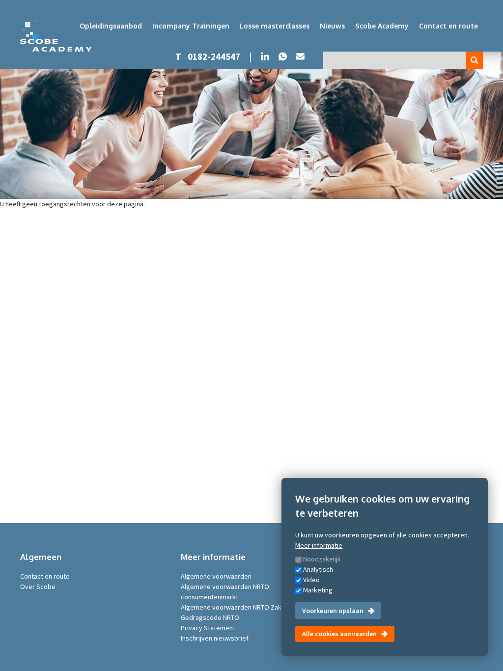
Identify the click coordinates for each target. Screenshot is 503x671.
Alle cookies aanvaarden (339, 633)
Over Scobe (38, 586)
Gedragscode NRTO (210, 617)
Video (311, 579)
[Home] (56, 36)
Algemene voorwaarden (216, 576)
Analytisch (318, 569)
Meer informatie (318, 545)
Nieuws (332, 26)
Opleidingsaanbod (111, 26)
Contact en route (448, 26)
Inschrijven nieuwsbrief (215, 638)
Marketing (318, 590)
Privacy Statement (208, 627)
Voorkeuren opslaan (332, 610)
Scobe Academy (382, 26)
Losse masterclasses (274, 26)
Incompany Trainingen (190, 26)
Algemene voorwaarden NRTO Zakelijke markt (248, 607)
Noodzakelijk (322, 559)
